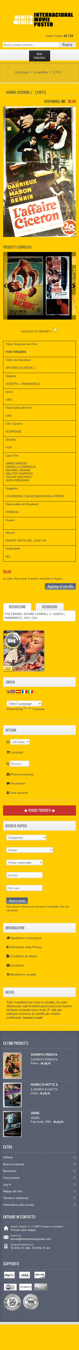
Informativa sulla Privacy (25, 947)
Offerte (8, 1157)
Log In (7, 1184)
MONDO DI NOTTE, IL (44, 1084)
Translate (38, 709)
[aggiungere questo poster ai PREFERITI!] (55, 329)
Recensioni (18, 783)
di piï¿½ (46, 1063)
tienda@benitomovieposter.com (31, 1239)
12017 (57, 72)
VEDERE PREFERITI (39, 810)
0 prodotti (16, 752)
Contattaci (17, 965)
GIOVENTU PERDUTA (44, 1054)
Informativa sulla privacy (18, 1205)
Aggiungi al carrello (60, 586)
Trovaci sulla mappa (23, 1230)
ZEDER (35, 1113)
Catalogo (21, 72)
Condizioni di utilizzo (23, 956)
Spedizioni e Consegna (26, 938)
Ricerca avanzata (22, 774)
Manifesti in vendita (23, 974)
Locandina (40, 72)
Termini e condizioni (15, 1198)
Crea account (19, 792)
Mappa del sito (12, 1191)
